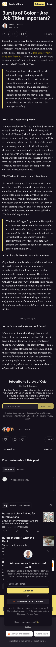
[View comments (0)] (15, 34)
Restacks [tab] (21, 469)
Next (46, 449)
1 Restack (28, 429)
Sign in (50, 4)
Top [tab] (5, 505)
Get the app (42, 633)
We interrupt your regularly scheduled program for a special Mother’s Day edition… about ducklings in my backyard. (18, 546)
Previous (11, 449)
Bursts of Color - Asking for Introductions (18, 515)
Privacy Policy (32, 614)
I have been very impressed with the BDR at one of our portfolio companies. (20, 522)
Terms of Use (41, 413)
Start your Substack (20, 633)
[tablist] (14, 469)
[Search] (51, 505)
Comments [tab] (9, 469)
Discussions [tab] (24, 505)
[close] (47, 551)
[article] (28, 522)
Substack (13, 641)
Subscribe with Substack (30, 601)
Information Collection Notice (30, 416)
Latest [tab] (13, 505)
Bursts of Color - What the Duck (18, 539)
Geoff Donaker (16, 24)
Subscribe (39, 4)
